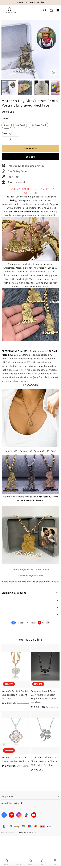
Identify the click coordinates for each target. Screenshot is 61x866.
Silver (7, 125)
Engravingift (12, 832)
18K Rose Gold (38, 125)
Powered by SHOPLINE (28, 832)
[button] (57, 10)
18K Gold (20, 125)
